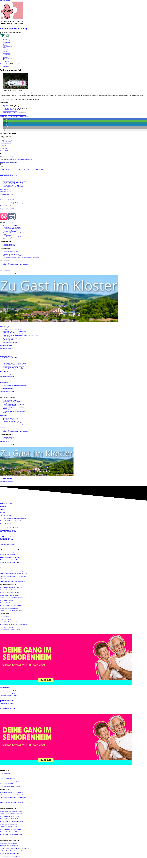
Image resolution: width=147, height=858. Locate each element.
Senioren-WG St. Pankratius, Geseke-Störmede (11, 597)
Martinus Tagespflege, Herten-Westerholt (10, 557)
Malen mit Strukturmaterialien (10, 342)
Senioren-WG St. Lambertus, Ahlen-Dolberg (11, 587)
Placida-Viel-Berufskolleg (13, 28)
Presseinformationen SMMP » (7, 194)
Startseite (2, 63)
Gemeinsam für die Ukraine (7, 206)
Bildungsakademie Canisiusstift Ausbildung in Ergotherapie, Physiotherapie (13, 232)
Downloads (3, 145)
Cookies (15, 162)
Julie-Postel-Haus (7, 235)
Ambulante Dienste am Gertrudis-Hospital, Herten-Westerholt (15, 559)
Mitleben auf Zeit (7, 238)
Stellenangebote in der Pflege (7, 544)
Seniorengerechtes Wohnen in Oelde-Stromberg (11, 571)
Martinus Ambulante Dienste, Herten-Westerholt (11, 851)
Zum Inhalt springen (5, 0)
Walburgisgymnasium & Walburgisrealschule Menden (16, 264)
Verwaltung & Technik (6, 503)
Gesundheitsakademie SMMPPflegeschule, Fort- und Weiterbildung (12, 226)
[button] (6, 119)
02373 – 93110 (8, 140)
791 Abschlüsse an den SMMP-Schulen (12, 185)
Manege (5, 234)
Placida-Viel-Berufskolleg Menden (12, 255)
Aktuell (5, 39)
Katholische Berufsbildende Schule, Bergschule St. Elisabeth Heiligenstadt (21, 257)
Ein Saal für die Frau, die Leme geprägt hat (13, 183)
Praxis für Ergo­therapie (8, 244)
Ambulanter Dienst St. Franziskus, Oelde (10, 565)
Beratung (5, 45)
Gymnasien (3, 427)
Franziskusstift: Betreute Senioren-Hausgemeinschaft (12, 581)
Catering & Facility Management (11, 273)
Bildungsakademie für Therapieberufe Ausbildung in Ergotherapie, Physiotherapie (13, 229)
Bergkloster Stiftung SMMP (7, 209)
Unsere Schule (6, 40)
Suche (1, 163)
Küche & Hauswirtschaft (6, 515)
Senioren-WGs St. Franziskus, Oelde (9, 608)
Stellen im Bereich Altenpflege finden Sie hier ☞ (12, 521)
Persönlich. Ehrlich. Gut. (9, 527)
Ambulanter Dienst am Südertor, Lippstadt (10, 562)
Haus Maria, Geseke (5, 616)
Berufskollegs (3, 415)
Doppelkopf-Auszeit (8, 339)
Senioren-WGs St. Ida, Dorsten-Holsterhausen (11, 590)
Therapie (2, 512)
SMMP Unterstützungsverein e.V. (8, 191)
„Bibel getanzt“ (6, 336)
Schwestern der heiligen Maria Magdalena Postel (21, 159)
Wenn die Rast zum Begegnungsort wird (13, 186)
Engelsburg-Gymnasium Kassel (10, 263)
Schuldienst (3, 506)
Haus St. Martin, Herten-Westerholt (8, 622)
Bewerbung (6, 49)
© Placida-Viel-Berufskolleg (7, 156)
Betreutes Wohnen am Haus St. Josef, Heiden (11, 578)
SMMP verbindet (4, 189)
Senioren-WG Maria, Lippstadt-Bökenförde (10, 605)
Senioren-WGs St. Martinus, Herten (8, 600)
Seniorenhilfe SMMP (39, 169)
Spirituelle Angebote (5, 326)
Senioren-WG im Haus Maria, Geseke (9, 595)
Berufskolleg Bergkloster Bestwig (11, 251)
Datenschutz (9, 162)
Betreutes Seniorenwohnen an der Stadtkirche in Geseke (13, 573)
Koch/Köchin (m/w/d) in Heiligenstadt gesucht (14, 203)
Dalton (4, 43)
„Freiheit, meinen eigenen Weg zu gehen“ (13, 182)
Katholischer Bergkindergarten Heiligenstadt (14, 237)
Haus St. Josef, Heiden (5, 619)
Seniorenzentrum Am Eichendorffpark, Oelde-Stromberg (13, 624)
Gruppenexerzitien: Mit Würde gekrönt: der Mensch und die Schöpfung (20, 335)
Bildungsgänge (6, 42)
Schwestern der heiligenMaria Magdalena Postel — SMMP (9, 174)
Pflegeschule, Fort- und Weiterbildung (9, 531)
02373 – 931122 (8, 141)
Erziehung (2, 509)
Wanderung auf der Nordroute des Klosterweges (14, 331)
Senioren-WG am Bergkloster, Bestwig (9, 592)
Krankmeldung (3, 148)
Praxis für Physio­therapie (9, 245)
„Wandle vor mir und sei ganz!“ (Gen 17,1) (13, 334)
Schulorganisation (7, 46)
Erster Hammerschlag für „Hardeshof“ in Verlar (14, 181)
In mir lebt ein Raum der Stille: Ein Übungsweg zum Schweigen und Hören (21, 329)
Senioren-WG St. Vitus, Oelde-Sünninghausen (11, 610)
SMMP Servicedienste (5, 270)
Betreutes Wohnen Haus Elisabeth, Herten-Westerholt (13, 576)
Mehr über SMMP (6, 169)
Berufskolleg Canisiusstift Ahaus (11, 253)
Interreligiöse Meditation (9, 332)
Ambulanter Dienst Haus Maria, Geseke (9, 554)
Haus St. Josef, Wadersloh (6, 627)
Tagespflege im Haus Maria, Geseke (9, 552)
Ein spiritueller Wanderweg (6, 348)
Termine (5, 47)
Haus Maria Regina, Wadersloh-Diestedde (10, 629)
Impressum (2, 162)
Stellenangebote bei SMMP (22, 169)
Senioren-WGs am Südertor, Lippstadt (9, 603)
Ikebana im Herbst (7, 340)
